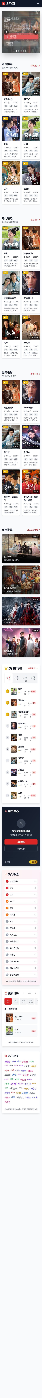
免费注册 (21, 848)
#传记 (21, 1088)
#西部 (33, 1066)
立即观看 (13, 36)
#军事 (25, 1061)
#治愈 (26, 1075)
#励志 (27, 1066)
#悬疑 (7, 1061)
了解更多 (9, 43)
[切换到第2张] (18, 51)
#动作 (7, 1102)
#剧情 (19, 1074)
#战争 (14, 1061)
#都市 (30, 1070)
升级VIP (33, 862)
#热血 (6, 1088)
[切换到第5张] (25, 51)
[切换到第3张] (21, 51)
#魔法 (11, 1066)
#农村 (6, 1066)
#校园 (17, 1079)
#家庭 (33, 1075)
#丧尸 (6, 1079)
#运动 (34, 1088)
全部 (9, 678)
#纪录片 (21, 1084)
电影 (17, 678)
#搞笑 (13, 1097)
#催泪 (23, 1079)
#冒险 (28, 1084)
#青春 (6, 1084)
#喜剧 (25, 1093)
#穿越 (7, 1075)
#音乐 (16, 1066)
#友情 (14, 1075)
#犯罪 (13, 1084)
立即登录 (21, 842)
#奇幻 (26, 1088)
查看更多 (34, 65)
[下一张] (35, 32)
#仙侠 (17, 1070)
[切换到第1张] (16, 51)
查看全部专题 (32, 530)
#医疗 (7, 1097)
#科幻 (19, 1061)
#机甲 (34, 1083)
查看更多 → (33, 668)
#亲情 (12, 1070)
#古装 (13, 1092)
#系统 (29, 1079)
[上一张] (6, 32)
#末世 (18, 1093)
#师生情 (13, 1088)
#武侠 (23, 1070)
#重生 (28, 1097)
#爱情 (12, 1079)
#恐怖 (31, 1061)
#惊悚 (7, 1093)
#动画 (32, 1093)
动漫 (34, 678)
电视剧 (26, 678)
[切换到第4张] (23, 51)
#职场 (21, 1066)
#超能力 (20, 1097)
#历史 (35, 1097)
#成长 (6, 1070)
